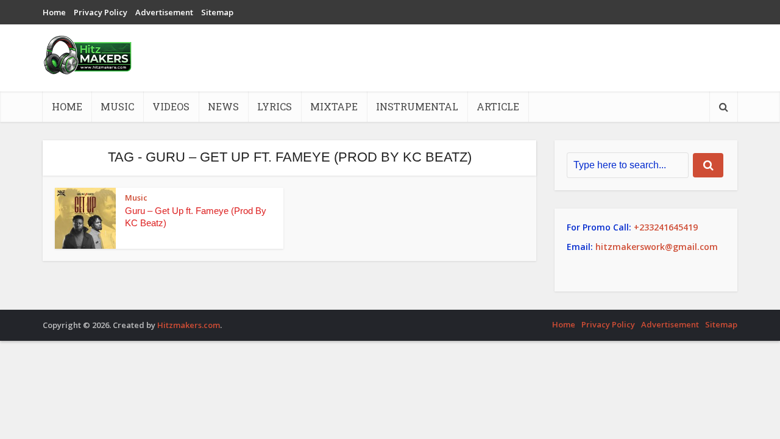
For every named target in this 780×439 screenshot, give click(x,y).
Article (498, 106)
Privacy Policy (100, 12)
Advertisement (164, 12)
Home (54, 12)
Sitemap (217, 12)
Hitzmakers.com (188, 324)
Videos (171, 106)
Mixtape (334, 106)
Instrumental (417, 106)
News (223, 106)
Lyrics (274, 106)
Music (117, 106)
